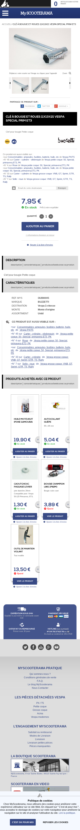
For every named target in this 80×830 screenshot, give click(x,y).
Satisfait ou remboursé (40, 732)
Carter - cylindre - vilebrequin (27, 159)
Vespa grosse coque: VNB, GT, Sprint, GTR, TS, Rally (40, 358)
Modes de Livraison (40, 735)
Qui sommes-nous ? (40, 674)
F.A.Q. (40, 681)
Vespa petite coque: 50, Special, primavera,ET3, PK (44, 165)
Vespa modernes (40, 717)
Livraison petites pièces (40, 742)
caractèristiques (32, 265)
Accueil (6, 24)
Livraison (40, 739)
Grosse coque (40, 710)
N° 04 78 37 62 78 (55, 631)
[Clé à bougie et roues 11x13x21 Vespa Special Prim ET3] (40, 29)
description (16, 265)
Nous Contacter (40, 688)
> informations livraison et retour (40, 235)
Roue (14, 165)
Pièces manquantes (40, 746)
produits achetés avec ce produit (58, 265)
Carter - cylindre (21, 173)
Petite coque (40, 706)
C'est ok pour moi (23, 822)
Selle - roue (17, 179)
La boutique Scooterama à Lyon (40, 766)
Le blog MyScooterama (40, 684)
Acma (40, 713)
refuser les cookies (55, 822)
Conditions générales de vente (40, 677)
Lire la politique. (67, 813)
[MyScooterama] (37, 13)
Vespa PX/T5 (68, 157)
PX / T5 (40, 703)
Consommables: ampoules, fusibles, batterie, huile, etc (33, 157)
